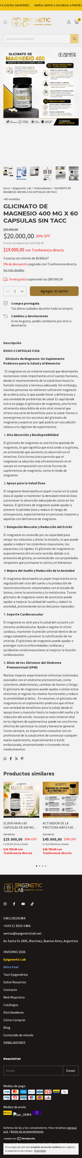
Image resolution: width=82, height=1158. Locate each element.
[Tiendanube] (19, 1139)
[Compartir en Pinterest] (22, 759)
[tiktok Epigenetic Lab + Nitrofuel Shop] (32, 904)
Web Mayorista (14, 997)
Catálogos (10, 1005)
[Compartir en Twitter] (17, 759)
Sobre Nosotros (14, 982)
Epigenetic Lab (22, 188)
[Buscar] (74, 38)
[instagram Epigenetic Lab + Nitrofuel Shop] (5, 904)
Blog (6, 1027)
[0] (76, 22)
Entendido (40, 1150)
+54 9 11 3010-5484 (16, 926)
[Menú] (5, 22)
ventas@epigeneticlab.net (22, 933)
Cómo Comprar (14, 1020)
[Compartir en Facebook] (11, 759)
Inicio (6, 188)
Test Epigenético (15, 974)
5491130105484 (14, 918)
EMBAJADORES (14, 1042)
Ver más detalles (13, 270)
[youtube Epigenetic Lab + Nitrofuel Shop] (23, 904)
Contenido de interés (18, 1035)
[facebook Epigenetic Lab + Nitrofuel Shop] (14, 904)
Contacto (10, 990)
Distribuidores (13, 1012)
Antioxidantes (43, 188)
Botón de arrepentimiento (27, 1131)
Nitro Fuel (11, 967)
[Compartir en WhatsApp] (5, 759)
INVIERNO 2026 (14, 952)
